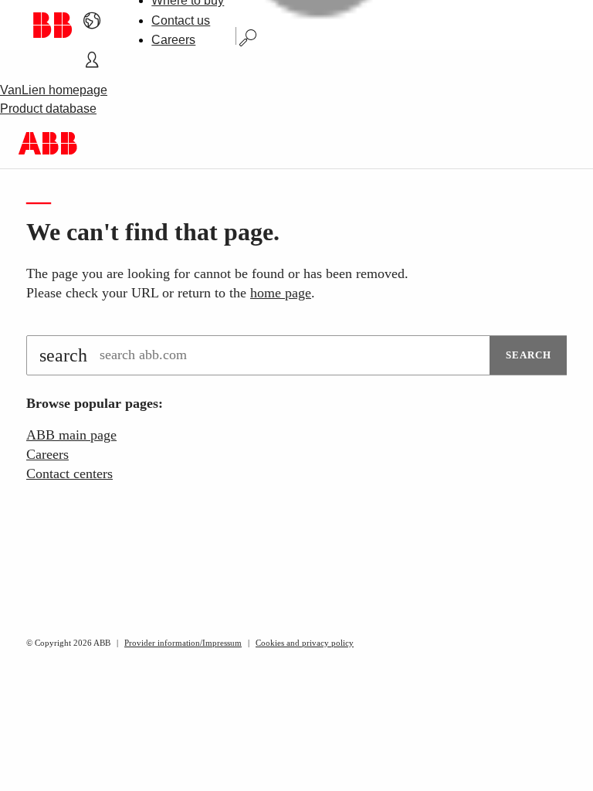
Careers (173, 39)
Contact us (180, 20)
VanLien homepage (53, 90)
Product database (48, 108)
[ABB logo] (52, 25)
